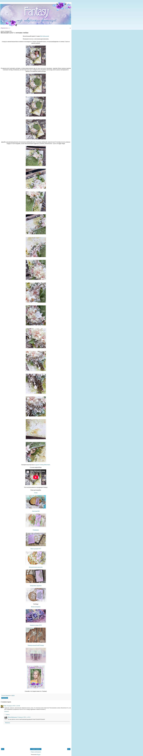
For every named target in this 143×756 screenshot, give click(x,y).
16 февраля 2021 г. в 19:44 (23, 717)
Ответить (6, 711)
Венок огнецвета (35, 606)
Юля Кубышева (44, 36)
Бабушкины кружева (35, 585)
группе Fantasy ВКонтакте (43, 464)
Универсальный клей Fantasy (36, 645)
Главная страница (36, 749)
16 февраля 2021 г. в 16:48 (13, 705)
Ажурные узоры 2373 (36, 625)
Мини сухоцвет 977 (36, 548)
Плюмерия (36, 530)
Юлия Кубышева (12, 717)
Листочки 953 (35, 511)
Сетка (35, 492)
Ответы (8, 714)
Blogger (38, 754)
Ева (5, 705)
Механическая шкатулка (35, 567)
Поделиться (4, 697)
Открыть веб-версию (36, 752)
